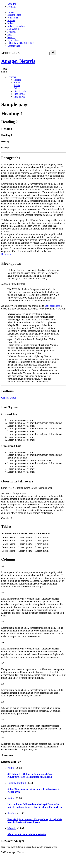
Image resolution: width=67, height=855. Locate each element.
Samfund (11, 813)
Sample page (13, 45)
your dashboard (52, 305)
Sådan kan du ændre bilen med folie (26, 834)
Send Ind (11, 4)
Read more (6, 254)
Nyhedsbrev (13, 40)
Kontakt (11, 6)
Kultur (17, 82)
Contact (11, 12)
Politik (17, 85)
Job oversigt (13, 29)
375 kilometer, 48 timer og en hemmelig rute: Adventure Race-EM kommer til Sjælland (30, 775)
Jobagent (11, 31)
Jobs (9, 34)
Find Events (20, 91)
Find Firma (19, 94)
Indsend (11, 23)
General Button (8, 397)
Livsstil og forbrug (16, 783)
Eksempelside (14, 14)
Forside (11, 20)
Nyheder (11, 77)
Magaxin (11, 828)
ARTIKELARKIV (10, 53)
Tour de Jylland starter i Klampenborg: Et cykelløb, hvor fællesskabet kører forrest (34, 821)
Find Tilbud (19, 96)
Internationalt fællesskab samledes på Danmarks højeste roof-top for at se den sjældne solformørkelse (34, 805)
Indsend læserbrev (16, 26)
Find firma (12, 17)
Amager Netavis (18, 61)
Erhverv (18, 88)
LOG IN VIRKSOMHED (20, 43)
